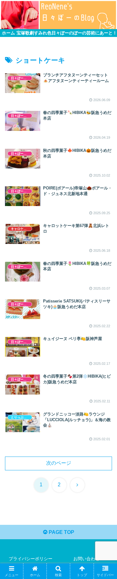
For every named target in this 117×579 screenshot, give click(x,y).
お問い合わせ (86, 558)
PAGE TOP (60, 532)
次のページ (58, 463)
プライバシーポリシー (30, 558)
